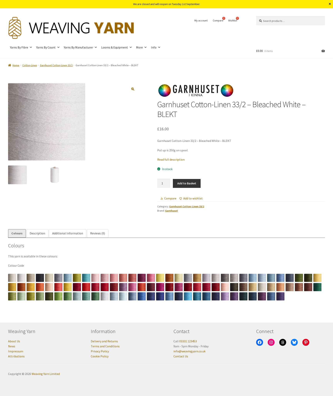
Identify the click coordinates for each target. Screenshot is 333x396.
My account (201, 20)
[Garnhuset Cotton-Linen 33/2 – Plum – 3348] (151, 287)
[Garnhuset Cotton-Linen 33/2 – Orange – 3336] (40, 287)
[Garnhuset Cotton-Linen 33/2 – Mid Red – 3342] (95, 287)
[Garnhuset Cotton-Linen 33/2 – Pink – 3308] (95, 278)
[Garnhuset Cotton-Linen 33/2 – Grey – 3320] (206, 278)
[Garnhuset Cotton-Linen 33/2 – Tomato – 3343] (105, 287)
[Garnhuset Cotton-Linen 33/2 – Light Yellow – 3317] (179, 278)
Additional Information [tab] (67, 233)
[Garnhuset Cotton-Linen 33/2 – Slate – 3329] (290, 278)
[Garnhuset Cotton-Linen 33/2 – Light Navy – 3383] (151, 296)
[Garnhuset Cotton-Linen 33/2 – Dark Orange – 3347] (142, 287)
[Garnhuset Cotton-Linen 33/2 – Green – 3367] (317, 287)
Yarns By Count (46, 47)
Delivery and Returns (104, 341)
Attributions (16, 356)
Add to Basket (186, 183)
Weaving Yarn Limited (46, 374)
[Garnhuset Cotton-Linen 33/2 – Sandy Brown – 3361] (262, 287)
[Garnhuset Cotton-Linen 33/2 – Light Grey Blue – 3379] (114, 296)
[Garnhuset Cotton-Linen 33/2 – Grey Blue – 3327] (271, 278)
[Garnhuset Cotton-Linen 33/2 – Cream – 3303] (49, 278)
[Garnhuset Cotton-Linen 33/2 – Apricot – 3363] (280, 287)
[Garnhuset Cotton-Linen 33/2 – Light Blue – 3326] (262, 278)
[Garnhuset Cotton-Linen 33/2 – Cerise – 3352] (179, 287)
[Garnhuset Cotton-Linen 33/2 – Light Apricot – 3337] (49, 287)
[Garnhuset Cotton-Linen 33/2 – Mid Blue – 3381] (132, 296)
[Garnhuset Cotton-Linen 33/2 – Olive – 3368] (12, 296)
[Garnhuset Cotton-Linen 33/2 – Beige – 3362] (271, 287)
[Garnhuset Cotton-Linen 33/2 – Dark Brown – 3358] (234, 287)
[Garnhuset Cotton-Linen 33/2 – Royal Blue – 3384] (160, 296)
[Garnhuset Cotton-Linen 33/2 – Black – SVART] (40, 278)
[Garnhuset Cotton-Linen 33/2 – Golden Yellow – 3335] (31, 287)
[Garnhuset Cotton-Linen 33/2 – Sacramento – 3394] (243, 296)
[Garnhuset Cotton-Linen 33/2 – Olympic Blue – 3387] (188, 296)
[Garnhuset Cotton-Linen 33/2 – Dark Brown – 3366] (308, 287)
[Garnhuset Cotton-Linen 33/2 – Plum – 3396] (262, 296)
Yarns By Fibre (19, 47)
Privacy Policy (100, 351)
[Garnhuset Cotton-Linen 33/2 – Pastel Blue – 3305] (68, 278)
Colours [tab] (17, 233)
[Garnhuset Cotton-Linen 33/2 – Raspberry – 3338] (58, 287)
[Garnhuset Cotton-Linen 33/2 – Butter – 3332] (317, 278)
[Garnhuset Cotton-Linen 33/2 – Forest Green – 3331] (308, 278)
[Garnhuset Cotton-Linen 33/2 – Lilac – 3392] (225, 296)
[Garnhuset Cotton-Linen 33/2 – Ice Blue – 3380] (123, 296)
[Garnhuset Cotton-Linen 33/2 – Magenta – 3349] (160, 287)
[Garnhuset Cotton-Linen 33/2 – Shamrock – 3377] (95, 296)
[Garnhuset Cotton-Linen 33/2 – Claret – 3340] (77, 287)
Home (16, 65)
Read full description (171, 159)
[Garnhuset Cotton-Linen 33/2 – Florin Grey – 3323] (234, 278)
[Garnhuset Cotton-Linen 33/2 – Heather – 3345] (123, 287)
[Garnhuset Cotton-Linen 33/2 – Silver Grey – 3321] (216, 278)
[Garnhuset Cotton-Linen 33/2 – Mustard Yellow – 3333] (12, 287)
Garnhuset (171, 210)
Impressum (15, 351)
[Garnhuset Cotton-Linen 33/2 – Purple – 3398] (280, 296)
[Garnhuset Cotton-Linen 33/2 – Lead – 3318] (188, 278)
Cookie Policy (99, 356)
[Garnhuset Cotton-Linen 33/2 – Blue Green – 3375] (77, 296)
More (139, 47)
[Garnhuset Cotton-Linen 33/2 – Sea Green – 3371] (40, 296)
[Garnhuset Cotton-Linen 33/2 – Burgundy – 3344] (114, 287)
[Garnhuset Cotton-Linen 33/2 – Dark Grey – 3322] (225, 278)
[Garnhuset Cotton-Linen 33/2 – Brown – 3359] (243, 287)
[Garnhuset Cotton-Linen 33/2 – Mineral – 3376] (86, 296)
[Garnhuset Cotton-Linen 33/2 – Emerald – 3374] (68, 296)
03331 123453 (188, 341)
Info (153, 47)
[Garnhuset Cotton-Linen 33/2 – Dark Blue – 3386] (179, 296)
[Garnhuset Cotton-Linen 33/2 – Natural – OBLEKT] (31, 278)
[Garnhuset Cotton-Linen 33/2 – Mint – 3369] (21, 296)
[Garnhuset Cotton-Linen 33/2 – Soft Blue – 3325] (253, 278)
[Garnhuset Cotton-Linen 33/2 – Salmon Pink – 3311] (123, 278)
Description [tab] (37, 233)
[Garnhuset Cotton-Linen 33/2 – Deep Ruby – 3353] (188, 287)
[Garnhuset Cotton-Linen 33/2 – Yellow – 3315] (160, 278)
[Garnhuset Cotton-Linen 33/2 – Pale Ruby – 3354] (197, 287)
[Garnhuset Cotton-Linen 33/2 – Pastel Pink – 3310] (114, 278)
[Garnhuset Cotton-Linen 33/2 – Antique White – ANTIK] (12, 278)
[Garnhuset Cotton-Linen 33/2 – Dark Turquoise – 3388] (197, 296)
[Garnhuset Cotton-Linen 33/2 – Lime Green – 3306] (77, 278)
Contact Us (180, 356)
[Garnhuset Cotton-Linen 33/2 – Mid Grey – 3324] (243, 278)
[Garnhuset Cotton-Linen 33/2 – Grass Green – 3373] (58, 296)
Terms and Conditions (105, 346)
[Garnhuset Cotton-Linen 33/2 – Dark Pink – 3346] (132, 287)
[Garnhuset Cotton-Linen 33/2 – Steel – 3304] (58, 278)
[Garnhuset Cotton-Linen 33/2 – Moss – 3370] (31, 296)
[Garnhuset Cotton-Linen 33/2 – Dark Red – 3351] (169, 287)
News (11, 346)
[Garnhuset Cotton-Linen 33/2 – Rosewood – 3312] (132, 278)
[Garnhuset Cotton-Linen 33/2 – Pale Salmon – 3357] (225, 287)
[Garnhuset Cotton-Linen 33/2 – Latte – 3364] (290, 287)
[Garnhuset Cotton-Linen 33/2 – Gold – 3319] (197, 278)
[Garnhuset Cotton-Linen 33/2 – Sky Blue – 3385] (169, 296)
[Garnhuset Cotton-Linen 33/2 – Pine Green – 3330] (299, 278)
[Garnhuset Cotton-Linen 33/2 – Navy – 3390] (216, 296)
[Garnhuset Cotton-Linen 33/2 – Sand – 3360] (253, 287)
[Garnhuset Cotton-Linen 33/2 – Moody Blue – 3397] (271, 296)
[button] (133, 89)
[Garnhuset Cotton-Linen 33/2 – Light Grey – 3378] (105, 296)
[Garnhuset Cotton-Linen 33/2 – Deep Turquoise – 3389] (206, 296)
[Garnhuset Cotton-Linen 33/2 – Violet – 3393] (234, 296)
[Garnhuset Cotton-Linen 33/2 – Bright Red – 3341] (86, 287)
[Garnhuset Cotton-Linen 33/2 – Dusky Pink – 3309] (105, 278)
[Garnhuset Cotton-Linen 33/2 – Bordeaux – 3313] (142, 278)
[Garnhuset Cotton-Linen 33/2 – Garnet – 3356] (216, 287)
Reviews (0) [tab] (97, 233)
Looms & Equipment (114, 47)
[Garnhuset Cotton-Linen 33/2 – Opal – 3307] (86, 278)
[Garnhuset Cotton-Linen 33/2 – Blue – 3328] (280, 278)
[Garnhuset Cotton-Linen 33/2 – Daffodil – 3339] (68, 287)
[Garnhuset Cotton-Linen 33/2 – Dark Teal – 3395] (253, 296)
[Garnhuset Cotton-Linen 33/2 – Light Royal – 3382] (142, 296)
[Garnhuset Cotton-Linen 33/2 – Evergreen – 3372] (49, 296)
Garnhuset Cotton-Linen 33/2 (56, 65)
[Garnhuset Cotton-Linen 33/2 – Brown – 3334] (21, 287)
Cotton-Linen (29, 65)
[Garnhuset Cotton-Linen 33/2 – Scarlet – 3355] (206, 287)
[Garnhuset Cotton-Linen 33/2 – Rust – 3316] (169, 278)
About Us (14, 341)
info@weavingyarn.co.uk (189, 351)
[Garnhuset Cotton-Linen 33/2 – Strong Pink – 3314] (151, 278)
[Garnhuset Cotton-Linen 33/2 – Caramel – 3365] (299, 287)
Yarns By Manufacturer (78, 47)
